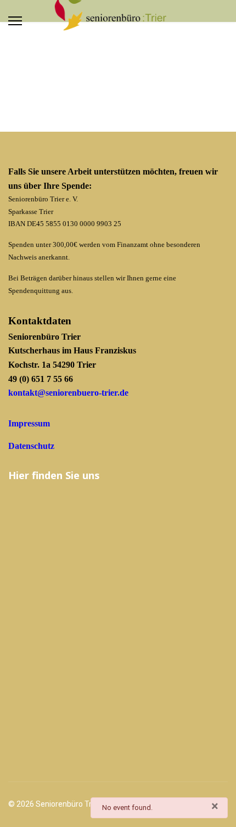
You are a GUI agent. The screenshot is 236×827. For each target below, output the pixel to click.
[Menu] (15, 21)
